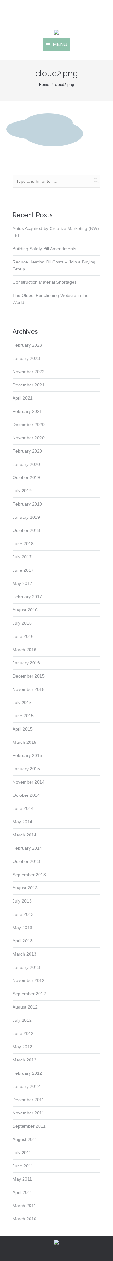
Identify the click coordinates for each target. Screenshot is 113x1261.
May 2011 (22, 1179)
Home (44, 85)
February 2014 (27, 848)
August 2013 (25, 887)
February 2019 (27, 503)
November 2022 (29, 371)
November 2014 (29, 781)
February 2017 (27, 596)
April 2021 (23, 398)
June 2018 (23, 543)
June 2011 (23, 1165)
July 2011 (22, 1152)
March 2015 (24, 742)
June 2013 (23, 914)
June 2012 (23, 1033)
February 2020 (27, 451)
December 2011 (28, 1099)
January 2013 (26, 967)
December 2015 (29, 676)
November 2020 (29, 437)
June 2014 (23, 808)
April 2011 (22, 1192)
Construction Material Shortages (45, 282)
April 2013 (23, 940)
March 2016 (24, 649)
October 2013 (26, 861)
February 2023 (27, 345)
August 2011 (25, 1139)
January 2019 (26, 517)
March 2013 (24, 954)
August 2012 (25, 1006)
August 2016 (25, 609)
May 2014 (22, 821)
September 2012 (29, 993)
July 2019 (22, 490)
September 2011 (29, 1126)
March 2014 (24, 834)
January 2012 (26, 1086)
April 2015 (23, 729)
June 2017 (23, 570)
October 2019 (26, 477)
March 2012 (24, 1059)
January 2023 (26, 358)
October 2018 (26, 530)
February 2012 (27, 1073)
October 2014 (26, 795)
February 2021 (27, 411)
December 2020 (29, 424)
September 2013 (29, 874)
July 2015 (22, 702)
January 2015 (26, 768)
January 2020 (26, 464)
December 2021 (29, 384)
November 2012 (29, 980)
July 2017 (22, 556)
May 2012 (22, 1046)
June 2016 (23, 636)
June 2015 (23, 715)
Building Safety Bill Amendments (44, 248)
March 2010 (24, 1218)
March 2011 (24, 1205)
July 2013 (22, 901)
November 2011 (28, 1112)
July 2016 (22, 623)
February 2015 (27, 755)
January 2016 (26, 662)
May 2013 (22, 927)
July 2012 (22, 1020)
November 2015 (29, 689)
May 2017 (22, 583)
